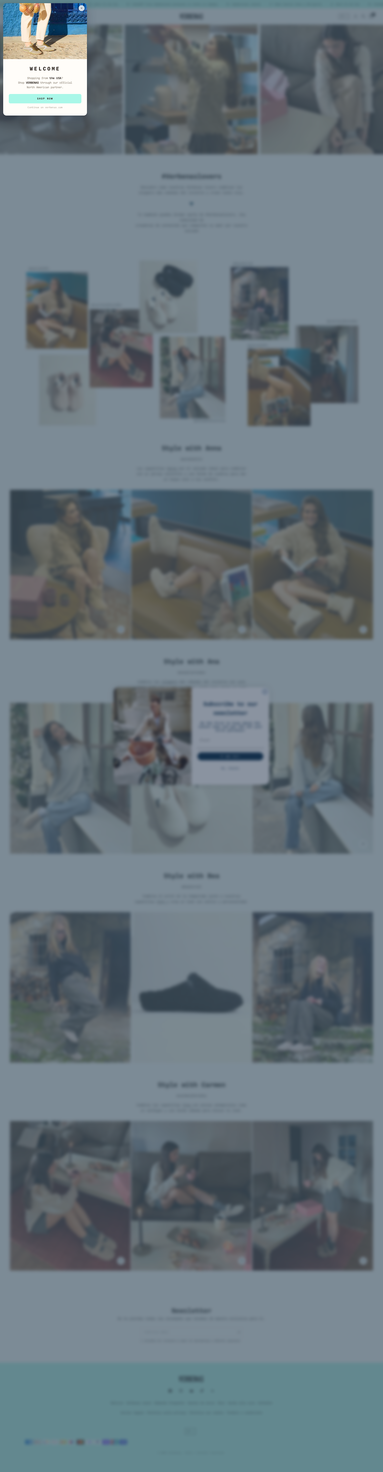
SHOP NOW (45, 98)
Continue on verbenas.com (45, 107)
